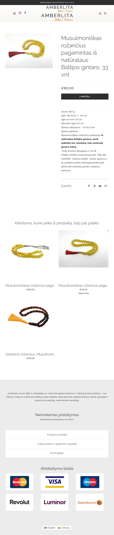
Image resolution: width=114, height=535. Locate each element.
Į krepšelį (85, 96)
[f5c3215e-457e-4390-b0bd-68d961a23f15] (30, 231)
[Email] (105, 186)
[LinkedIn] (100, 186)
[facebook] (25, 13)
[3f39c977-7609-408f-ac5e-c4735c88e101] (30, 300)
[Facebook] (89, 186)
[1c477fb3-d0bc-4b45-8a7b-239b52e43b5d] (83, 231)
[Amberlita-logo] (59, 6)
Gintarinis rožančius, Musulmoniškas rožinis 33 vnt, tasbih (49, 354)
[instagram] (20, 13)
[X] (94, 186)
